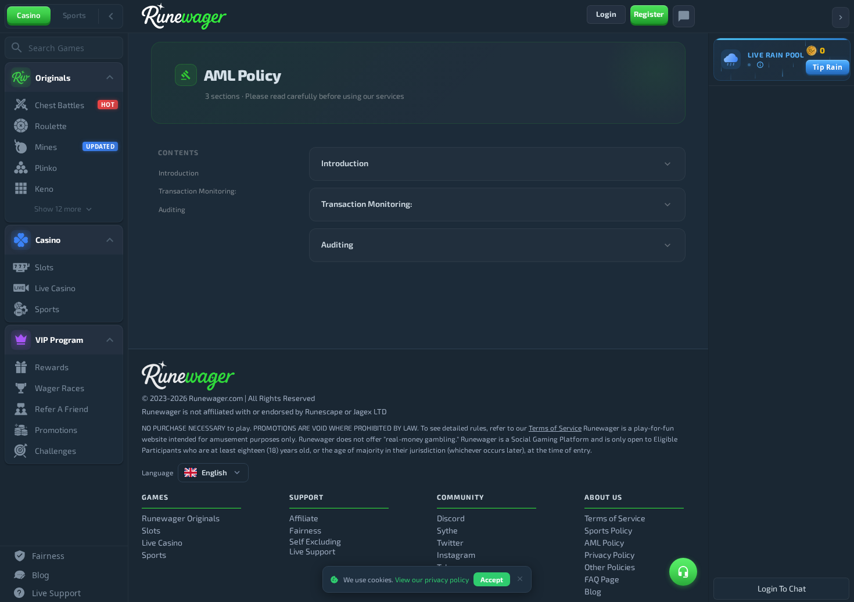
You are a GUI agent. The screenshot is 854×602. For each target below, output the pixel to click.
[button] (497, 164)
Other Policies (609, 567)
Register (649, 14)
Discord (451, 518)
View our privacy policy (432, 579)
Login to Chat (782, 588)
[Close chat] (840, 17)
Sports (74, 15)
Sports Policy (608, 530)
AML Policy (604, 542)
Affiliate (303, 518)
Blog (592, 591)
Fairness (305, 530)
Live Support (312, 551)
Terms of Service (555, 428)
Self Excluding (315, 541)
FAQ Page (601, 579)
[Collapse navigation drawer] (111, 16)
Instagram (456, 555)
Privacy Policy (609, 555)
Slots (151, 530)
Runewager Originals (181, 518)
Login (606, 14)
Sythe (447, 530)
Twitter (450, 542)
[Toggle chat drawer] (684, 16)
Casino (29, 15)
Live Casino (162, 542)
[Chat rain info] (760, 64)
